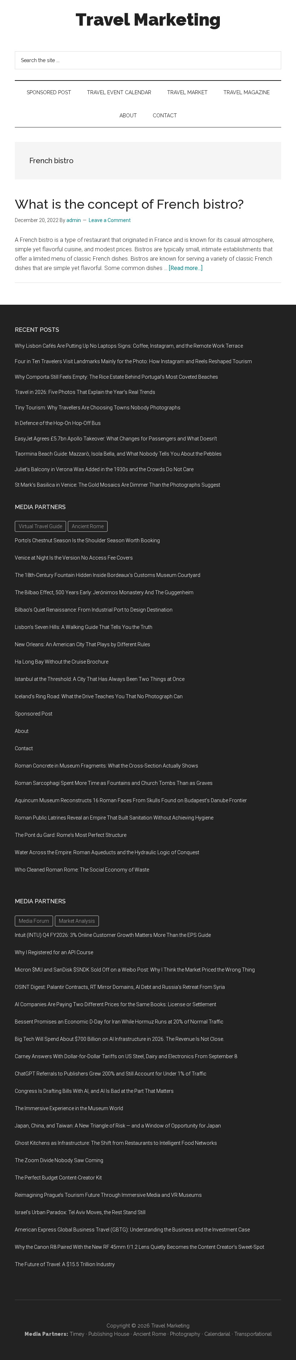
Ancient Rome (149, 1334)
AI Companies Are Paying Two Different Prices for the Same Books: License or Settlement (115, 1004)
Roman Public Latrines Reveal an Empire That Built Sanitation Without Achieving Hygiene (114, 818)
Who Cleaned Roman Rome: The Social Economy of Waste (82, 870)
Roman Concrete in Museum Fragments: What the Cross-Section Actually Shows (106, 766)
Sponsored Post (33, 714)
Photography (185, 1334)
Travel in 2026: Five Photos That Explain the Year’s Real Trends (85, 392)
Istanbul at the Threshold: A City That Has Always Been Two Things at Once (99, 679)
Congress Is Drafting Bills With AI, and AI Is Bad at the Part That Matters (94, 1091)
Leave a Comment (110, 220)
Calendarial (217, 1334)
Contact (24, 748)
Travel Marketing (148, 19)
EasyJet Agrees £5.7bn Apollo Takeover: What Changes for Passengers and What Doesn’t (116, 439)
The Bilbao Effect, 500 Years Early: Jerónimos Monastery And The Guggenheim (104, 592)
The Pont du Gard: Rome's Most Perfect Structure (70, 835)
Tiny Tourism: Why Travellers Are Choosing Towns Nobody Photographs (97, 407)
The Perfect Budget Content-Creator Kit (58, 1178)
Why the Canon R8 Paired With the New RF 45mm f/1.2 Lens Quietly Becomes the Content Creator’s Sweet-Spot (139, 1247)
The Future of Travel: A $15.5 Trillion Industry (65, 1264)
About (22, 731)
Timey (77, 1334)
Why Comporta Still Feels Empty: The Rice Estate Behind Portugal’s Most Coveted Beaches (116, 377)
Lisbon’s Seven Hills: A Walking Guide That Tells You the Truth (83, 627)
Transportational (253, 1334)
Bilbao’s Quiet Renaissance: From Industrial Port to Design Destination (94, 610)
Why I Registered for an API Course (54, 952)
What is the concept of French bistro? (129, 204)
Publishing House (108, 1334)
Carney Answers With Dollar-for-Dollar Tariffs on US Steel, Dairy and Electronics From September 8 (126, 1056)
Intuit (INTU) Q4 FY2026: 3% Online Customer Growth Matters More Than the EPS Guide (113, 935)
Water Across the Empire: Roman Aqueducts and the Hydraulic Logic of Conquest (107, 852)
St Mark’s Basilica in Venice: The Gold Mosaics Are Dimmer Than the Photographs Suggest (117, 485)
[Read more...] (186, 268)
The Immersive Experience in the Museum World (69, 1108)
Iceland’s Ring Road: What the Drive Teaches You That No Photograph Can (99, 696)
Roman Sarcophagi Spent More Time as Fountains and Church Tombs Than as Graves (114, 783)
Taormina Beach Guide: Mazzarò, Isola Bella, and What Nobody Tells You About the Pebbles (118, 454)
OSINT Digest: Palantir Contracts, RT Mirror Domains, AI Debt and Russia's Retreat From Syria (120, 987)
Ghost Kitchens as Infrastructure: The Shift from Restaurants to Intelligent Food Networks (116, 1143)
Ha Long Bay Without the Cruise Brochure (61, 662)
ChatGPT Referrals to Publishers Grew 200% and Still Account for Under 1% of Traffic (110, 1074)
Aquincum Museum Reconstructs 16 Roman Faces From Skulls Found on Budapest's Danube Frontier (131, 800)
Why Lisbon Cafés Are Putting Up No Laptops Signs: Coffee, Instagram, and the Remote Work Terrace (129, 346)
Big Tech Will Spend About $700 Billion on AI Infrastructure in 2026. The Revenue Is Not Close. (119, 1039)
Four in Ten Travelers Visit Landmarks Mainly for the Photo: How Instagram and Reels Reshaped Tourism (133, 361)
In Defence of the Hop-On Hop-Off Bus (58, 423)
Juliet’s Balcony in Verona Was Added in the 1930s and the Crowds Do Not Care (104, 469)
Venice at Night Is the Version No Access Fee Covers (74, 558)
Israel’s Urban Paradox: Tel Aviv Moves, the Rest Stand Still (80, 1212)
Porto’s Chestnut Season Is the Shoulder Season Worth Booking (87, 540)
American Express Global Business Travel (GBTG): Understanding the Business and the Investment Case (132, 1230)
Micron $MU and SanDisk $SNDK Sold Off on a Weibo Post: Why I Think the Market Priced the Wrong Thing (135, 970)
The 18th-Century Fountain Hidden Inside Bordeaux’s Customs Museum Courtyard (107, 575)
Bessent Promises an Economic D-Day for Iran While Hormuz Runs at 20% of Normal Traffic (119, 1022)
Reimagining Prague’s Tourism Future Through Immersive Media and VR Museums (108, 1195)
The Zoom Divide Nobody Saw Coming (59, 1160)
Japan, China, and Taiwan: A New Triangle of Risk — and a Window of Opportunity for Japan (118, 1126)
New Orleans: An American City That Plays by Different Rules (82, 644)
